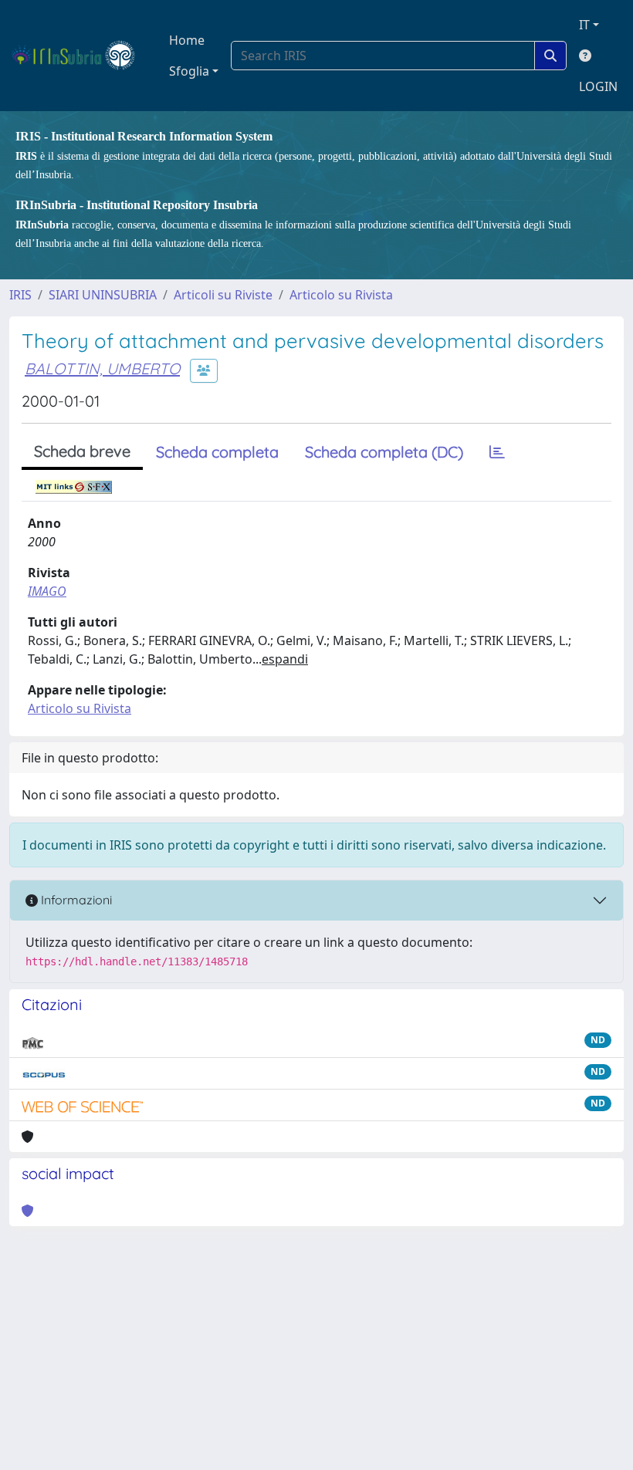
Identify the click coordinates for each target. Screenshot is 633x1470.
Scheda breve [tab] (82, 451)
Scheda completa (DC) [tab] (384, 451)
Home (187, 40)
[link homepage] (80, 55)
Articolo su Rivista (341, 294)
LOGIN (598, 86)
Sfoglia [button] (189, 71)
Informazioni (75, 899)
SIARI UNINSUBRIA (103, 294)
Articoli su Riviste (223, 294)
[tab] (497, 452)
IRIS (20, 294)
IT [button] (584, 24)
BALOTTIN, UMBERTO (102, 368)
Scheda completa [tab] (217, 451)
